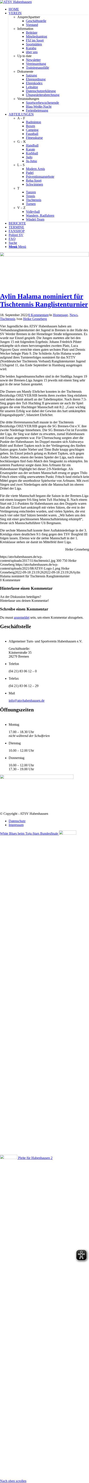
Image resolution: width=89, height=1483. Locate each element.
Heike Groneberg (35, 319)
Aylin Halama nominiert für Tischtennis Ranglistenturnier (44, 300)
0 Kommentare (38, 315)
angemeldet (21, 617)
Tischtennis (7, 319)
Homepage (60, 315)
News (74, 315)
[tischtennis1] (44, 255)
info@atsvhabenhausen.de (26, 700)
